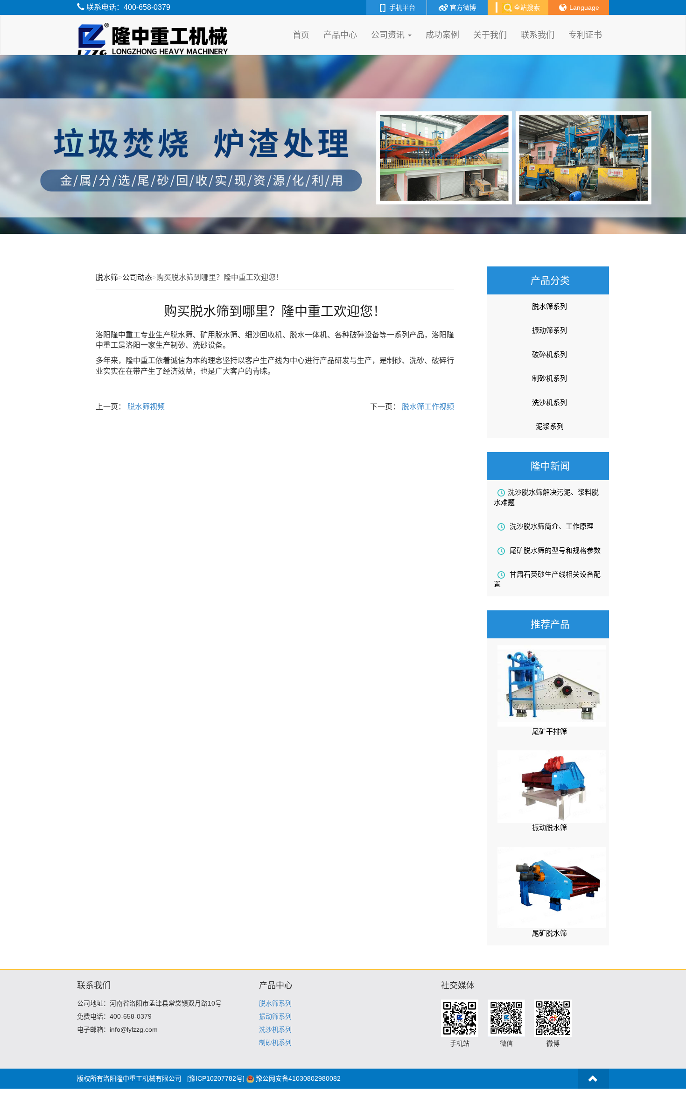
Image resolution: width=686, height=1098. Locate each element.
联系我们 (537, 35)
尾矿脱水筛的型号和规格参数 (554, 550)
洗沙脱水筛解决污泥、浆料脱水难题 (546, 497)
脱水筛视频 (145, 407)
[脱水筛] (154, 27)
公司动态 (137, 277)
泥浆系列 (550, 426)
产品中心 (340, 35)
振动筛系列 (549, 330)
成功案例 (442, 35)
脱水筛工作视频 (427, 407)
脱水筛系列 (549, 306)
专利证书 (585, 35)
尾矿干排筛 (549, 731)
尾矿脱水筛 (549, 933)
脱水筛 (107, 277)
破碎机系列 (549, 354)
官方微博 (462, 7)
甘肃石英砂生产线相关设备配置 (547, 579)
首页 (301, 35)
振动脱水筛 (549, 828)
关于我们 (490, 35)
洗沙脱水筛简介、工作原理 (551, 526)
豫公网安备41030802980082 (298, 1078)
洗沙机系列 (549, 402)
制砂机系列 (549, 378)
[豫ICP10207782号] (216, 1078)
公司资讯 (389, 35)
